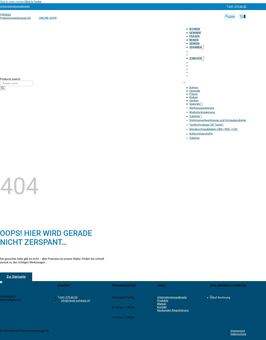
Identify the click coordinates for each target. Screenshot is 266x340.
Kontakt (162, 307)
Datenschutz (238, 334)
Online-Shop (48, 18)
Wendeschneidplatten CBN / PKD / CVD (213, 69)
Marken (161, 303)
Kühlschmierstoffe (201, 72)
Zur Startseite (16, 276)
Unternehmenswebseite (172, 297)
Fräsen (194, 36)
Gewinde (195, 32)
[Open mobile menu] (184, 82)
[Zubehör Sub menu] (203, 58)
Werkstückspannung (202, 54)
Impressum (238, 330)
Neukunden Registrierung (172, 310)
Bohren (194, 29)
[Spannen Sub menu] (203, 47)
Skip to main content (12, 1)
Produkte (162, 300)
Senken (194, 43)
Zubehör (195, 58)
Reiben (193, 39)
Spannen (195, 47)
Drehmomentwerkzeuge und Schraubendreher (217, 62)
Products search (10, 79)
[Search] (2, 88)
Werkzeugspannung (201, 51)
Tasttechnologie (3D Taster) (206, 65)
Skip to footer (33, 1)
